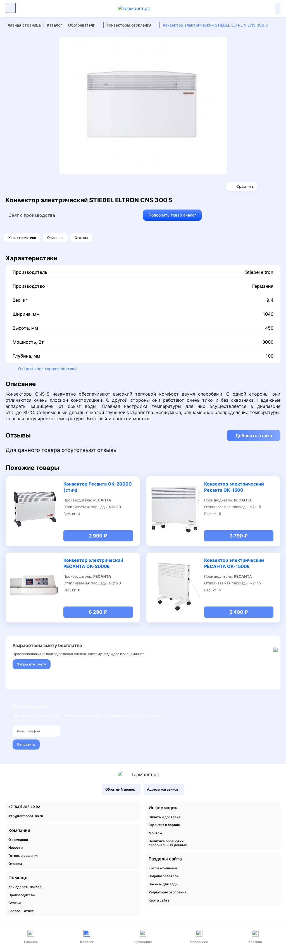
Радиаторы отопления (167, 892)
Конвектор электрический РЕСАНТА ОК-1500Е (234, 563)
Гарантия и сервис (164, 825)
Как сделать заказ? (24, 887)
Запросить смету (31, 664)
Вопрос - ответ (21, 911)
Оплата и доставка (164, 817)
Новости (15, 848)
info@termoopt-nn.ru (25, 816)
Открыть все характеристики (47, 368)
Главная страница (23, 25)
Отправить (26, 744)
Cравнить (245, 186)
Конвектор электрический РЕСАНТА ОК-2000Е (93, 563)
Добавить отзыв (253, 435)
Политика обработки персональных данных (168, 843)
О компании (18, 840)
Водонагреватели (163, 876)
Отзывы (81, 238)
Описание (55, 238)
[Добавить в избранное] (220, 43)
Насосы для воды (163, 884)
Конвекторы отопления (129, 25)
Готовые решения (23, 856)
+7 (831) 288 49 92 (24, 807)
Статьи (14, 903)
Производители (21, 895)
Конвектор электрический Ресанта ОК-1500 (234, 487)
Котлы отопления (163, 868)
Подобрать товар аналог (172, 215)
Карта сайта (159, 900)
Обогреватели (81, 25)
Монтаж (155, 833)
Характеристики (22, 238)
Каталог (54, 25)
